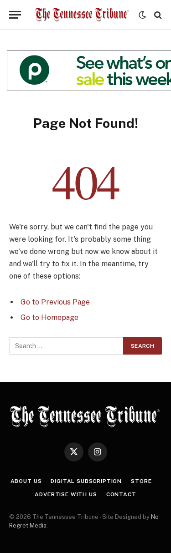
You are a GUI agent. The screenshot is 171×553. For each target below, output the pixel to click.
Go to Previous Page (55, 302)
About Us (26, 481)
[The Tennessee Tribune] (82, 15)
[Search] (157, 15)
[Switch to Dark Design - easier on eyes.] (142, 15)
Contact (121, 494)
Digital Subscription (86, 481)
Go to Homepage (49, 317)
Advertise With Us (66, 494)
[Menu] (15, 15)
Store (141, 481)
